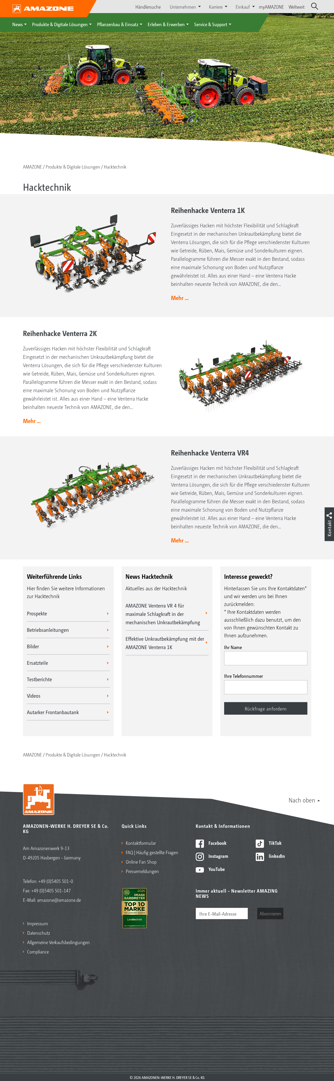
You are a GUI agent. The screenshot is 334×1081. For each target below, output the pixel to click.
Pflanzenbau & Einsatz (117, 24)
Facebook (216, 842)
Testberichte (39, 679)
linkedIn (276, 855)
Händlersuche (148, 6)
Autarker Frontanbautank (53, 712)
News (17, 24)
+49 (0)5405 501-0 (55, 880)
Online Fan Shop (141, 861)
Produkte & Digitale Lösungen (60, 24)
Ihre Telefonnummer (243, 675)
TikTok (275, 842)
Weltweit (297, 6)
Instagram (217, 855)
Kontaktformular (141, 842)
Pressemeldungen (142, 871)
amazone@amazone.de (59, 899)
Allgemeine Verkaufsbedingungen (58, 942)
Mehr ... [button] (180, 297)
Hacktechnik (115, 166)
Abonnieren (270, 913)
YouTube (216, 868)
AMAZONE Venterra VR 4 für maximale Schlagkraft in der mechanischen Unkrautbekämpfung (163, 614)
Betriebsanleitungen (48, 629)
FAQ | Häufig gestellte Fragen (152, 852)
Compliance (38, 951)
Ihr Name (233, 647)
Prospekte (37, 613)
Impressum (37, 923)
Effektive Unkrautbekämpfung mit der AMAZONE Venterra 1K (165, 643)
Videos (33, 695)
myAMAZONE (271, 6)
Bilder (33, 646)
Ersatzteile (37, 662)
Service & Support (210, 24)
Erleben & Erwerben (166, 24)
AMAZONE (32, 166)
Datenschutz (38, 932)
